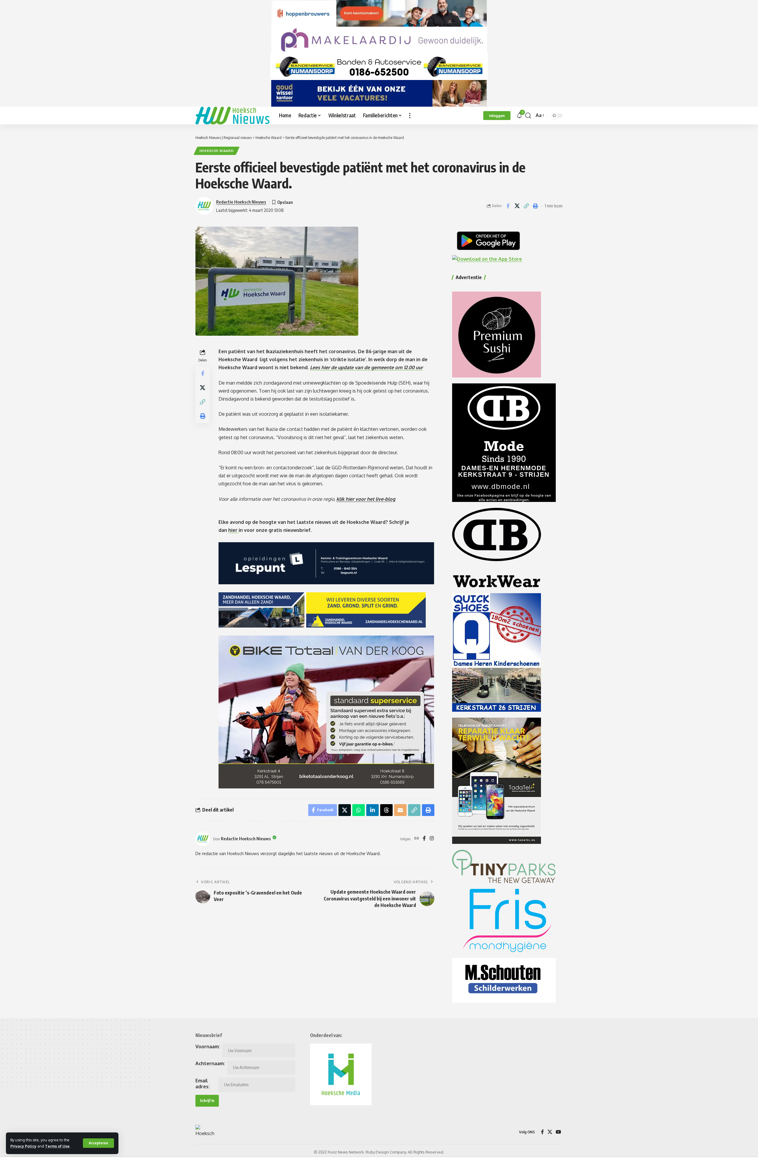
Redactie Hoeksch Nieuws (241, 201)
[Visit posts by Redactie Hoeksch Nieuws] (202, 838)
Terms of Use (57, 1146)
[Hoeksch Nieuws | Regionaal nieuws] (232, 115)
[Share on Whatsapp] (358, 810)
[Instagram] (431, 838)
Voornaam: (207, 1046)
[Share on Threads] (386, 810)
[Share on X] (517, 206)
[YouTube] (558, 1132)
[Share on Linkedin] (372, 810)
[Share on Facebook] (508, 206)
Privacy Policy (23, 1146)
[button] (98, 1143)
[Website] (417, 838)
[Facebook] (424, 838)
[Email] (400, 810)
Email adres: (202, 1083)
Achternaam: (210, 1063)
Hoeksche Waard (217, 150)
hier (233, 530)
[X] (550, 1132)
